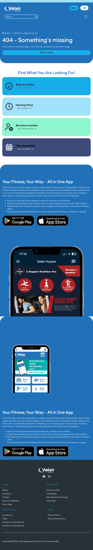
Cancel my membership (13, 525)
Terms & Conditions (57, 518)
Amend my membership (13, 522)
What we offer (53, 490)
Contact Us (7, 515)
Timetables (51, 493)
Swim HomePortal (10, 501)
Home (7, 33)
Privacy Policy (54, 515)
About (5, 490)
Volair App (7, 504)
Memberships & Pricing (56, 497)
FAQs (4, 518)
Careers (5, 497)
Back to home (46, 52)
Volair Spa (51, 501)
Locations (6, 493)
